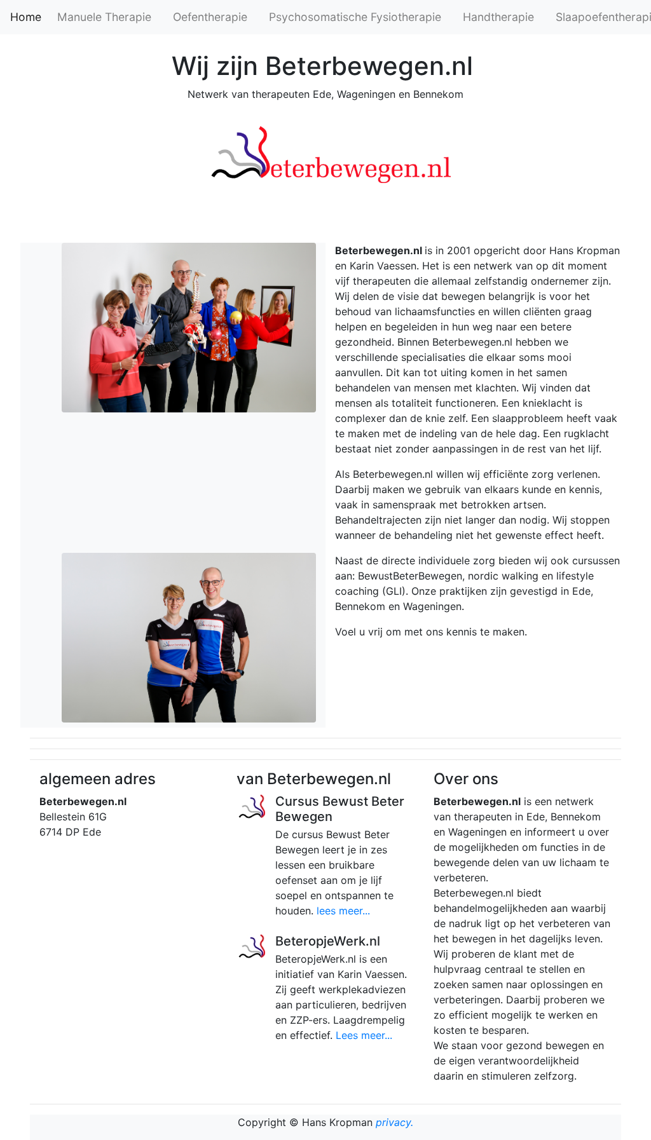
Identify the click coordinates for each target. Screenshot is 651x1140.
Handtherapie (498, 17)
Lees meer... (364, 1035)
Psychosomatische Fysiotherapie (355, 17)
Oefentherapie (210, 17)
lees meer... (343, 910)
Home (25, 17)
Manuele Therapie (104, 17)
